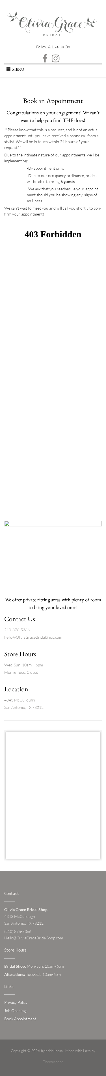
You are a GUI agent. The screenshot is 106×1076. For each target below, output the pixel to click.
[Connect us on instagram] (55, 58)
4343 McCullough (19, 700)
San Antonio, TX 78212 (24, 707)
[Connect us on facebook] (44, 58)
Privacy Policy (15, 1002)
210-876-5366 (17, 629)
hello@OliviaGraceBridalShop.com (33, 637)
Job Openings (15, 1010)
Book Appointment (20, 1018)
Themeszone (53, 1061)
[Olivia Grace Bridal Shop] (53, 27)
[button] (18, 69)
